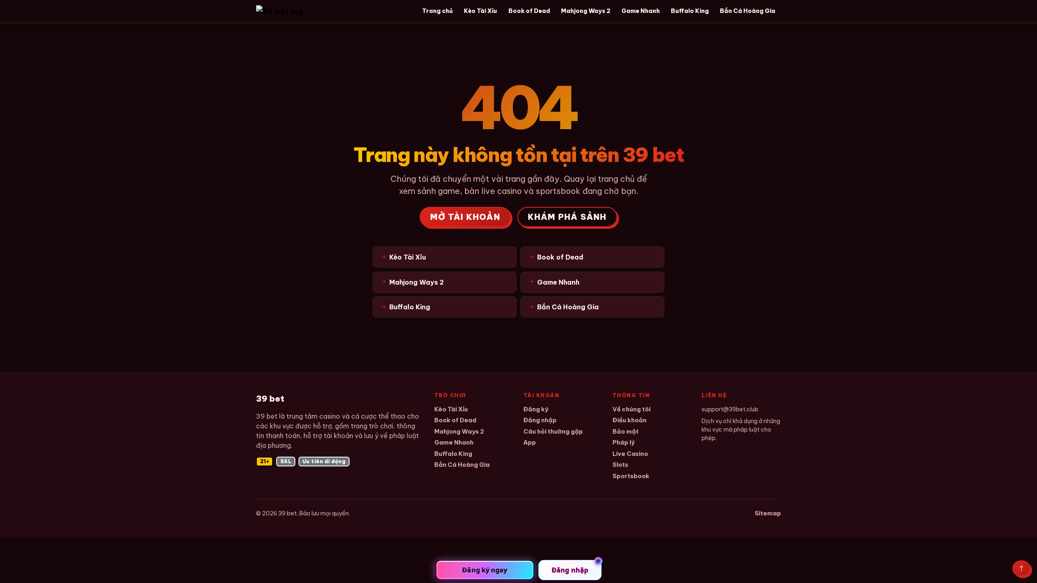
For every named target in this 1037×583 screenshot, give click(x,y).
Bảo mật (625, 431)
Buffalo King (690, 11)
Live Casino (630, 453)
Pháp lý (623, 442)
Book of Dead (529, 11)
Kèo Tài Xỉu (480, 11)
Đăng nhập (540, 420)
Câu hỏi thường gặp (553, 431)
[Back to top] (1021, 568)
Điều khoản (629, 420)
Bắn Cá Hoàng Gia (747, 11)
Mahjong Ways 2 (585, 11)
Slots (620, 464)
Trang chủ (437, 11)
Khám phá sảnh (567, 217)
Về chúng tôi (631, 409)
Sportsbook (630, 476)
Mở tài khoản (465, 217)
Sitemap (768, 513)
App (529, 442)
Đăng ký (535, 409)
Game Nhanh (640, 11)
